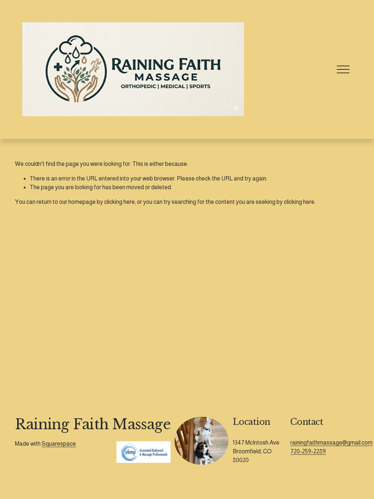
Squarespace (59, 444)
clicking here (119, 202)
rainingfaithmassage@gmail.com (331, 442)
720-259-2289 (308, 451)
